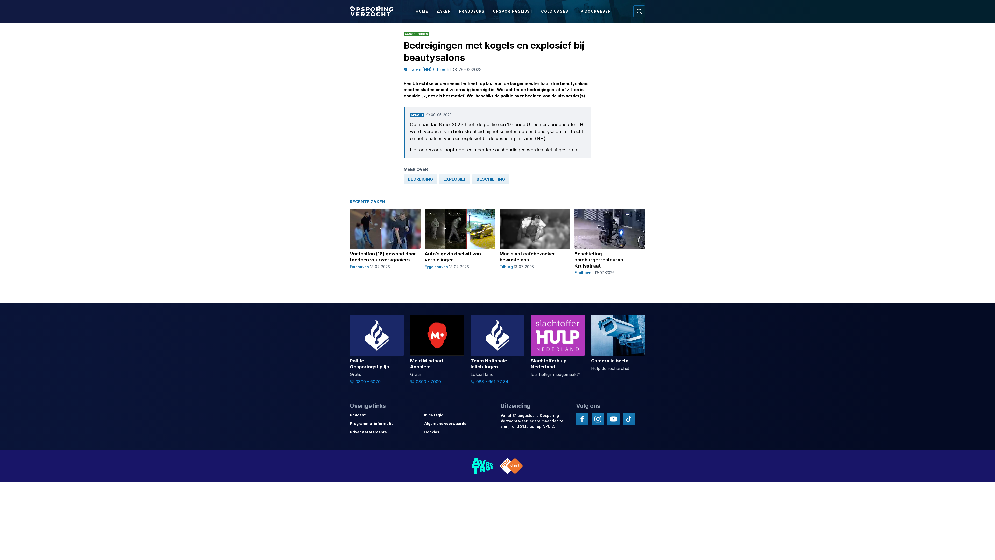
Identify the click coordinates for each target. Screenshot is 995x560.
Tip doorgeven (594, 11)
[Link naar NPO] (511, 466)
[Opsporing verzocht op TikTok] (629, 419)
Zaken (443, 11)
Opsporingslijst (513, 11)
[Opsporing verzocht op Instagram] (598, 419)
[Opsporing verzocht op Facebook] (582, 419)
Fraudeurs (472, 11)
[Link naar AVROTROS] (482, 466)
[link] (420, 179)
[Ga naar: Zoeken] (639, 11)
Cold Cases (554, 11)
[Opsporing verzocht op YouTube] (613, 419)
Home (422, 11)
